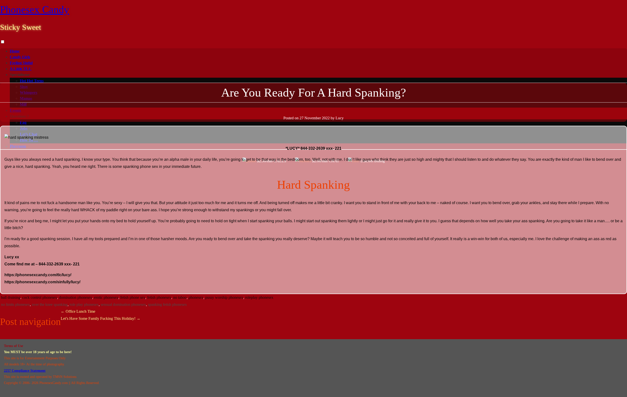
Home (15, 51)
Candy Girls (20, 57)
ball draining (10, 297)
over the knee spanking (50, 304)
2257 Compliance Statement (25, 370)
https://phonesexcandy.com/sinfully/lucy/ (42, 282)
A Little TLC (21, 69)
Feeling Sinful (21, 63)
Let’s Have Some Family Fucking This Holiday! (100, 318)
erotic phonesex (106, 297)
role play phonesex (84, 304)
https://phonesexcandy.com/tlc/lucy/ (37, 275)
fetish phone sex (132, 297)
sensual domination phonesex (123, 304)
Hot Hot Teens (32, 81)
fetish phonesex (159, 297)
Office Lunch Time (78, 311)
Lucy (340, 118)
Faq (23, 122)
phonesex (196, 297)
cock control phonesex (39, 297)
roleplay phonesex (259, 297)
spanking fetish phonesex (167, 304)
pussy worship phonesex (224, 297)
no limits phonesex (15, 304)
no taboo (180, 297)
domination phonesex (75, 297)
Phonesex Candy (34, 9)
